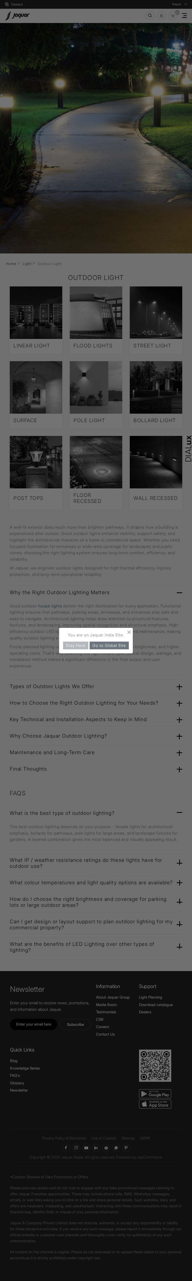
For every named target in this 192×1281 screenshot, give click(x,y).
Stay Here (75, 645)
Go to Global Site (109, 645)
